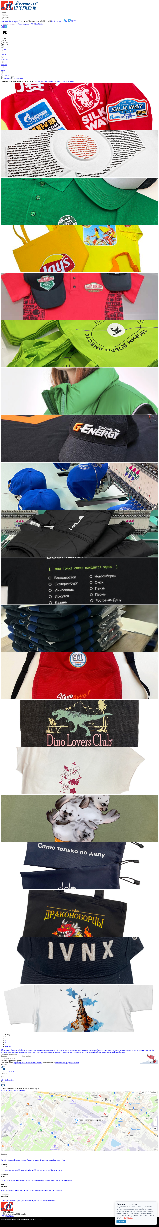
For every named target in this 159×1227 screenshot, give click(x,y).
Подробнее (128, 1218)
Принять (121, 1222)
